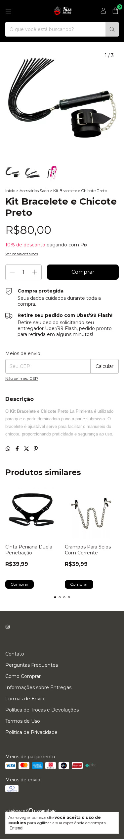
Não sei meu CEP (21, 378)
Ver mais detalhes (21, 253)
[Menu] (8, 11)
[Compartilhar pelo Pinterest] (35, 449)
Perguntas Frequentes (31, 665)
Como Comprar (23, 676)
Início (10, 190)
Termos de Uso (22, 721)
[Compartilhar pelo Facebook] (18, 449)
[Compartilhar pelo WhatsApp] (8, 449)
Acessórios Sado (34, 190)
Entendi (16, 828)
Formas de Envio (24, 699)
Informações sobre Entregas (38, 687)
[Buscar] (112, 29)
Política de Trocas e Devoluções (42, 710)
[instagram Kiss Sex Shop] (7, 627)
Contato (14, 654)
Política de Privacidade (31, 732)
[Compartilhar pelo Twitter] (27, 449)
